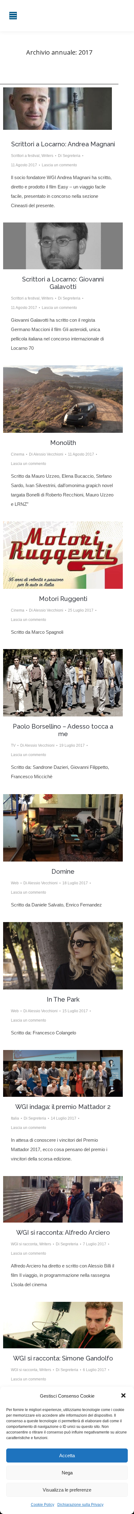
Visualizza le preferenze (67, 1489)
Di (69, 156)
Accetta (67, 1455)
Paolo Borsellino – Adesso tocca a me (63, 730)
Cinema (17, 454)
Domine (62, 871)
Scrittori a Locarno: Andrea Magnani (63, 144)
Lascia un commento (59, 165)
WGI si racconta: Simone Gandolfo (63, 1358)
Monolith (63, 443)
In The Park (63, 999)
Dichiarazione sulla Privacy (80, 1504)
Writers (47, 156)
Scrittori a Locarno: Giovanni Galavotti (63, 283)
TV (13, 745)
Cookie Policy (42, 1504)
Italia (15, 1118)
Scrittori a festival (25, 156)
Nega (67, 1472)
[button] (124, 1396)
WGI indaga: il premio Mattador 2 (63, 1107)
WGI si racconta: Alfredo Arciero (63, 1232)
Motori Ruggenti (63, 599)
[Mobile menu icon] (13, 15)
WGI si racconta (24, 1244)
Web (15, 883)
